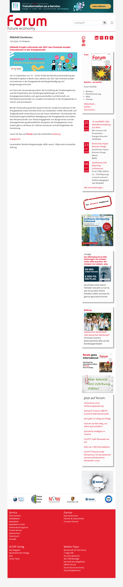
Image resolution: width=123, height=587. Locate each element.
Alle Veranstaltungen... (94, 187)
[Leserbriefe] (83, 37)
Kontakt (12, 539)
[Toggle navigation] (112, 22)
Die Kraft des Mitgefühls (74, 561)
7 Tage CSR (68, 552)
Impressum (14, 536)
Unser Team (14, 558)
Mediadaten (14, 518)
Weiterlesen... (90, 104)
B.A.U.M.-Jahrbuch (72, 555)
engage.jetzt (15, 139)
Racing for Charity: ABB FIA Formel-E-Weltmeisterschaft (96, 412)
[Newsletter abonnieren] (83, 44)
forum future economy (74, 567)
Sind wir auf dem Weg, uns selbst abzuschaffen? (95, 425)
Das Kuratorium (71, 515)
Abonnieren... (90, 109)
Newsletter (14, 521)
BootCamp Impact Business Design (100, 145)
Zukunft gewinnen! (72, 570)
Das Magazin (14, 550)
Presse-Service (15, 530)
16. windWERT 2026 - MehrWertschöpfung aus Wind (101, 124)
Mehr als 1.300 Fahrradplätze (97, 447)
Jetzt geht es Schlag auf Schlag (97, 418)
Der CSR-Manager (71, 558)
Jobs (11, 555)
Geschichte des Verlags (19, 552)
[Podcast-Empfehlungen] (83, 41)
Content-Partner (71, 521)
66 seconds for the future (75, 550)
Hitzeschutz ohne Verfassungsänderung (94, 404)
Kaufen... (88, 106)
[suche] (104, 23)
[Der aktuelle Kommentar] (97, 202)
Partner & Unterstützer (74, 518)
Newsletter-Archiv (17, 524)
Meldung (56, 134)
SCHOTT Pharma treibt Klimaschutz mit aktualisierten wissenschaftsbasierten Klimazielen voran (97, 456)
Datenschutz (14, 533)
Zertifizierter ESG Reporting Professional (99, 165)
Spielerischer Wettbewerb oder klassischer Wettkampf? (97, 333)
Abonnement (15, 515)
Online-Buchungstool (18, 527)
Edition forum (70, 564)
